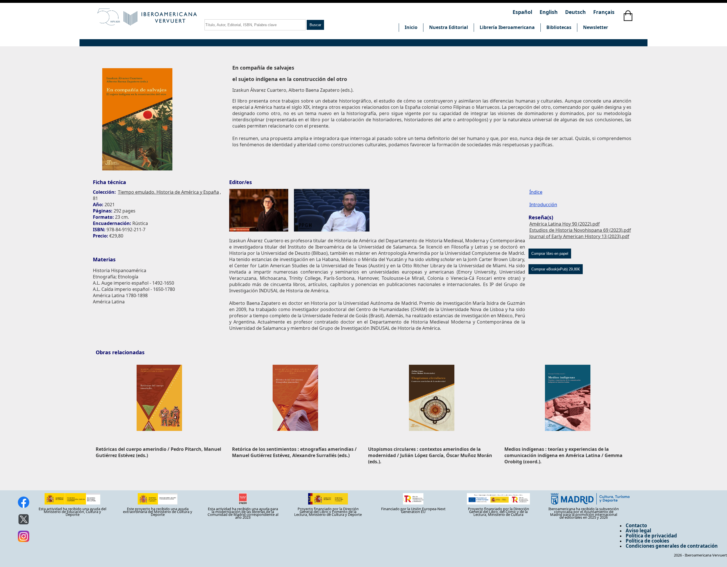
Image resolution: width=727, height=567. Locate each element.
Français (604, 12)
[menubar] (506, 27)
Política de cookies (647, 540)
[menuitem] (411, 27)
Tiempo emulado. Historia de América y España (168, 192)
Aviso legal (638, 530)
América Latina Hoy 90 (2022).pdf (564, 224)
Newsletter (595, 27)
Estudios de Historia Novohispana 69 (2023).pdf (580, 230)
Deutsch (576, 12)
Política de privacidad (651, 535)
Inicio (411, 27)
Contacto (636, 525)
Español (523, 12)
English (549, 12)
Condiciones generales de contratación (672, 546)
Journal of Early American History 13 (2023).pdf (579, 236)
